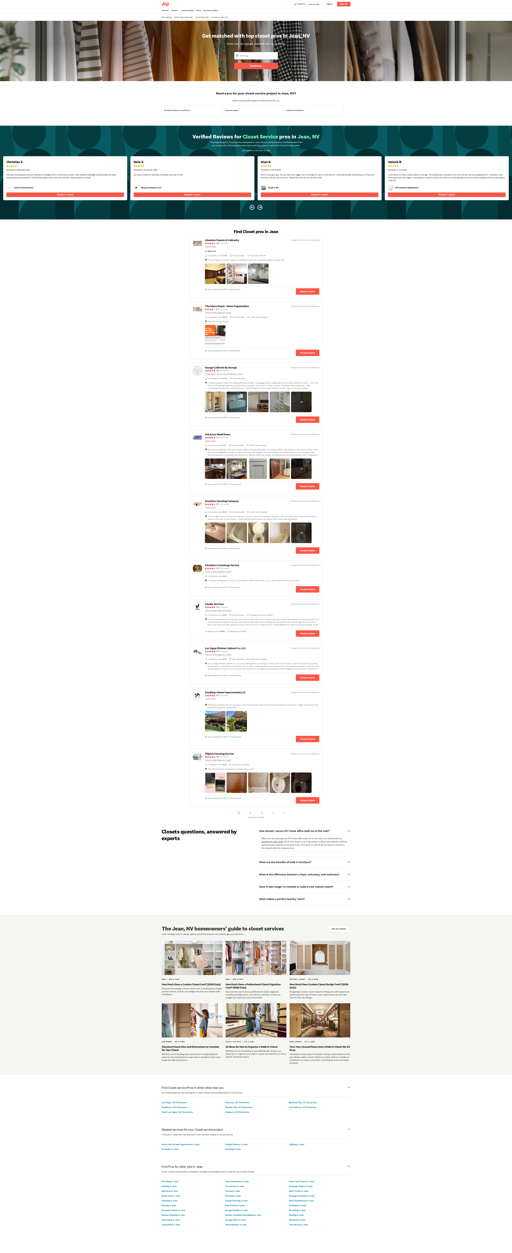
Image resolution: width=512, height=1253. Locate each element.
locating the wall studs (272, 841)
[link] (9, 187)
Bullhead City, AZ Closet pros (303, 1102)
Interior (165, 10)
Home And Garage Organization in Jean (180, 1144)
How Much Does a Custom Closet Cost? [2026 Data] (191, 984)
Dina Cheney (296, 1042)
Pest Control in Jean (235, 1205)
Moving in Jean (169, 1205)
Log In (329, 4)
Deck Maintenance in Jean (301, 1200)
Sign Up (344, 4)
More (199, 10)
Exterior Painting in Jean (173, 1215)
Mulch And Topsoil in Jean (301, 1181)
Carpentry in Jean (170, 1149)
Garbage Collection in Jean (302, 1195)
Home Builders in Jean (236, 1224)
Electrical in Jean (170, 1191)
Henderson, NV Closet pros (174, 1107)
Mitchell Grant (297, 979)
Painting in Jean (233, 1149)
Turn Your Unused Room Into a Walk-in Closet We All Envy (320, 1048)
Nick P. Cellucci (233, 1042)
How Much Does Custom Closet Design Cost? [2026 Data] (319, 986)
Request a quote (65, 194)
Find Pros (256, 65)
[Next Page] (284, 812)
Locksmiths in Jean (171, 1224)
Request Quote (307, 291)
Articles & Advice (210, 10)
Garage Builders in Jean (236, 1210)
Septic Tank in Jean (171, 1195)
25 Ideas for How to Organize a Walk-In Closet (252, 1046)
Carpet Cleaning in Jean (236, 1200)
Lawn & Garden (187, 10)
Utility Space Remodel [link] (183, 17)
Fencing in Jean (232, 1191)
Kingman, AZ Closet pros (237, 1112)
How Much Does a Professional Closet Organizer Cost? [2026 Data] (253, 986)
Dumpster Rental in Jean (173, 1210)
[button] (215, 273)
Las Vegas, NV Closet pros (174, 1102)
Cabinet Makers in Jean (236, 1144)
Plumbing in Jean (170, 1181)
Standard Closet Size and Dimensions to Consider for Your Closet (190, 1048)
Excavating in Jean (171, 1219)
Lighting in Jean (296, 1144)
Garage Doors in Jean (235, 1219)
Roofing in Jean (169, 1186)
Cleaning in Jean (169, 1200)
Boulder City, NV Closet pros (238, 1107)
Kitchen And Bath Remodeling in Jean (243, 1215)
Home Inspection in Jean (237, 1181)
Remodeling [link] (166, 17)
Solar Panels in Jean (299, 1191)
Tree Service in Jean (234, 1186)
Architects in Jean (297, 1205)
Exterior (174, 10)
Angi (164, 979)
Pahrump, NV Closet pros (237, 1102)
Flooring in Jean (233, 1195)
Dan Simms (167, 1042)
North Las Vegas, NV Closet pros (177, 1112)
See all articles (339, 928)
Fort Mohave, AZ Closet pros (303, 1107)
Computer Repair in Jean (301, 1186)
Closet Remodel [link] (202, 17)
